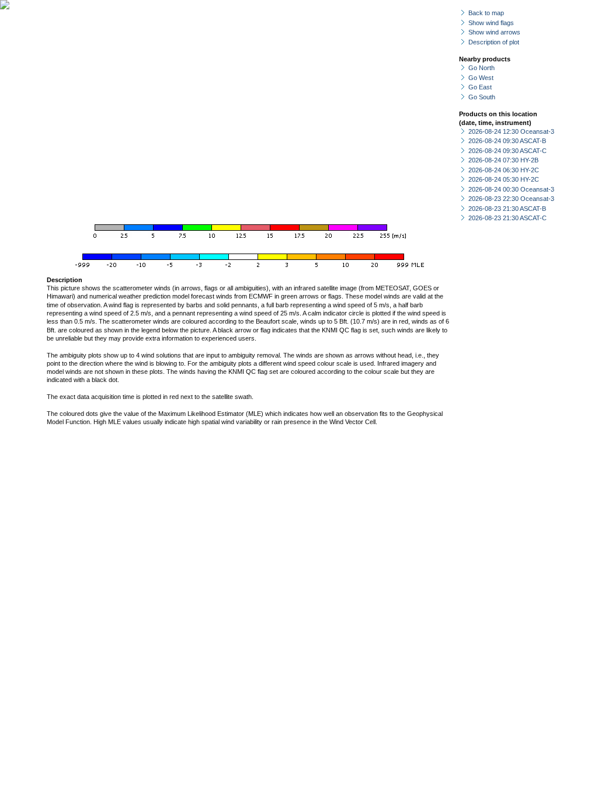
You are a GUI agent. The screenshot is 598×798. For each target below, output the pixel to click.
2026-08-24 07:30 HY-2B (503, 160)
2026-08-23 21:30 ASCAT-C (507, 217)
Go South (481, 96)
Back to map (486, 12)
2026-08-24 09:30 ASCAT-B (507, 140)
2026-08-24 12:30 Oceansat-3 (511, 131)
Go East (480, 87)
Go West (480, 77)
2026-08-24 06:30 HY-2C (503, 170)
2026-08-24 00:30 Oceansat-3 (511, 189)
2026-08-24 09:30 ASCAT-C (507, 150)
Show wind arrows (494, 32)
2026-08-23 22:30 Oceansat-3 (511, 198)
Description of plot (493, 42)
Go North (481, 67)
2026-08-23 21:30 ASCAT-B (507, 208)
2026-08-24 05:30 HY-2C (503, 179)
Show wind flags (491, 22)
